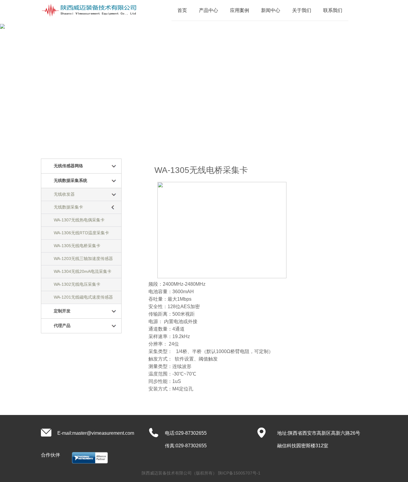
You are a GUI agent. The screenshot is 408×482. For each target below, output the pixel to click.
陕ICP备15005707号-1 (239, 473)
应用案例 (239, 10)
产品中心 (208, 10)
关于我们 (301, 10)
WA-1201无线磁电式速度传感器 (83, 297)
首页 (182, 10)
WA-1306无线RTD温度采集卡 (81, 232)
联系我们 (332, 10)
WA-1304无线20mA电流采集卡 (82, 271)
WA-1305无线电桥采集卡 (77, 245)
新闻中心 (270, 10)
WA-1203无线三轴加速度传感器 (83, 258)
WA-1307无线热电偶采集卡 (79, 220)
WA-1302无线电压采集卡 (77, 284)
